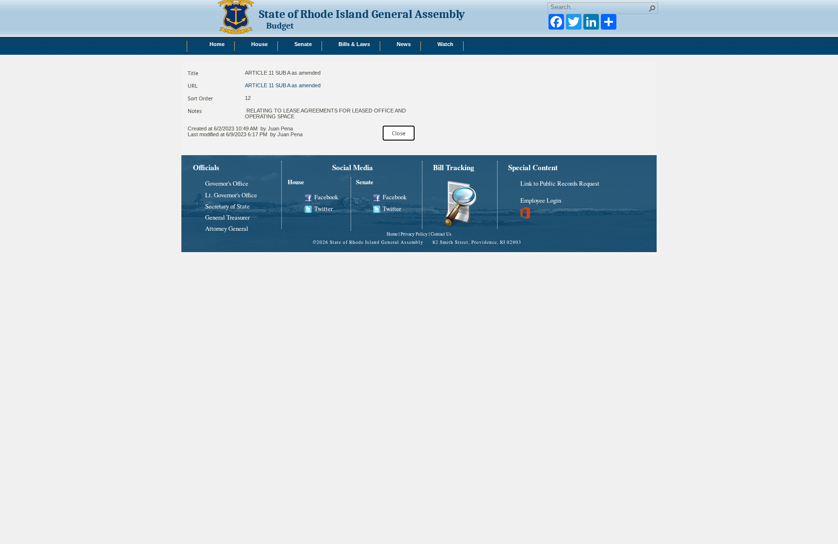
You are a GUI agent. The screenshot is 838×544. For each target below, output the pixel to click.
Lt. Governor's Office (231, 195)
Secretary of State (227, 206)
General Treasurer (227, 217)
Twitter (323, 208)
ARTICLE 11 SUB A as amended (283, 85)
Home (392, 234)
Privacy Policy (414, 234)
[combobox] (598, 7)
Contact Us (441, 234)
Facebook (326, 196)
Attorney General (226, 228)
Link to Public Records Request (559, 183)
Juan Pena (280, 128)
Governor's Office (226, 183)
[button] (652, 8)
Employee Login (540, 200)
